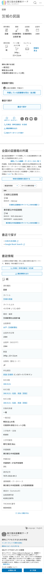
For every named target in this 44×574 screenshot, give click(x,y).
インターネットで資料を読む (12, 543)
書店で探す (22, 106)
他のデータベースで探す (15, 133)
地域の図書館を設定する (21, 179)
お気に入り (7, 120)
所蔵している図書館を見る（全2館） (22, 92)
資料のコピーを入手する (10, 546)
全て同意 (33, 570)
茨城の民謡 (7, 299)
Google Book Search (14, 244)
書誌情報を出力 (11, 128)
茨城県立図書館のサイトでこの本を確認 (23, 205)
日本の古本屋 (10, 241)
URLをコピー (14, 120)
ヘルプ (9, 174)
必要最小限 (12, 570)
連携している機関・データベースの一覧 (24, 161)
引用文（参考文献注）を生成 (16, 124)
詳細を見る (36, 49)
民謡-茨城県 (8, 374)
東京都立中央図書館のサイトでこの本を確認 (21, 223)
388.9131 (7, 384)
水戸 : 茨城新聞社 (10, 327)
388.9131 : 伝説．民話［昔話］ (15, 393)
